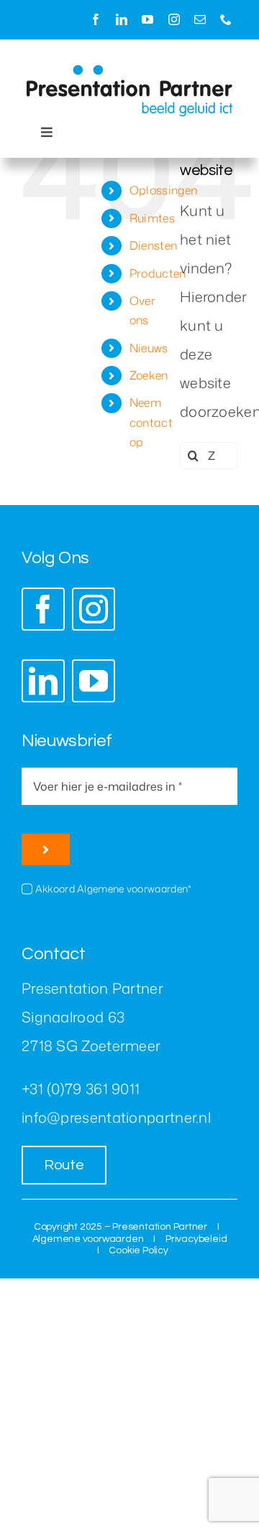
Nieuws (149, 348)
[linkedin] (121, 19)
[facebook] (95, 19)
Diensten (153, 245)
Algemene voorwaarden (88, 1239)
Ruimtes (152, 218)
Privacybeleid (196, 1239)
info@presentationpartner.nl (116, 1117)
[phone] (226, 19)
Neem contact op (151, 422)
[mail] (200, 19)
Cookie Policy (138, 1250)
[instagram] (174, 19)
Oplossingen (163, 190)
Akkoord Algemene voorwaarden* (113, 888)
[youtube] (147, 19)
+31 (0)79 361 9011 (81, 1088)
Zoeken (149, 375)
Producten (158, 273)
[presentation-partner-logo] (129, 72)
